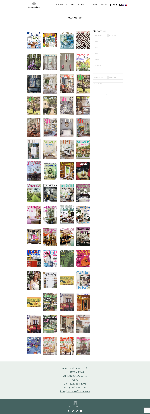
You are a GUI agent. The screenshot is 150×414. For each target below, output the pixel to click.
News (95, 5)
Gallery (70, 5)
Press (88, 5)
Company (60, 5)
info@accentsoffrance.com (75, 391)
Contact (103, 5)
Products (80, 5)
